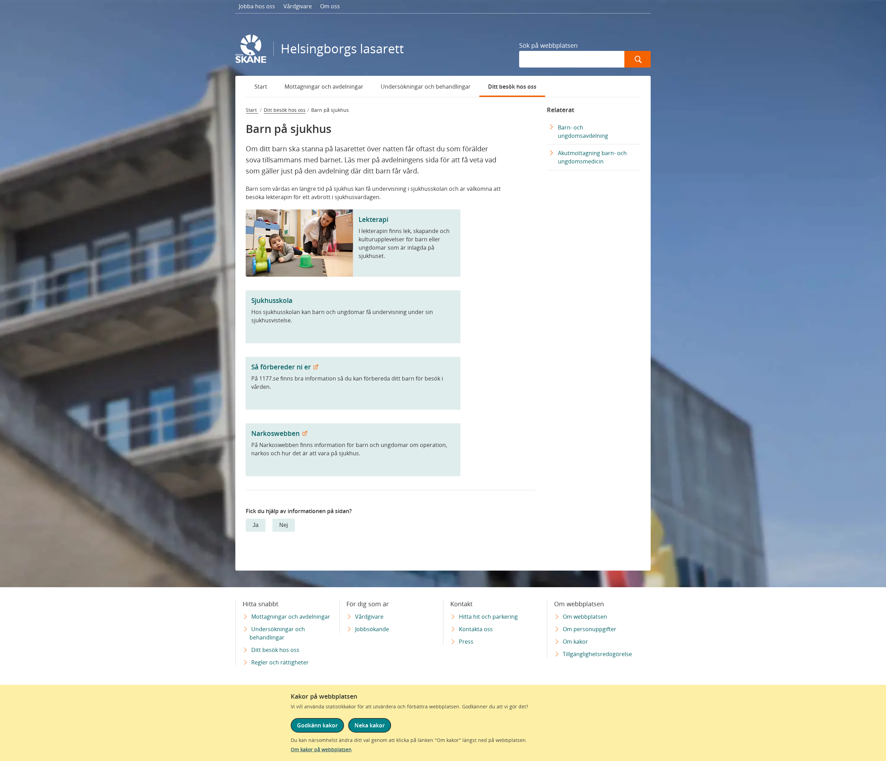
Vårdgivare (297, 6)
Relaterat (560, 110)
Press (466, 641)
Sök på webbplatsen (548, 45)
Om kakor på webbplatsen (321, 749)
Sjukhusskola (271, 300)
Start (260, 86)
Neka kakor (369, 725)
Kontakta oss (476, 629)
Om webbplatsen (585, 616)
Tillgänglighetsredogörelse (597, 654)
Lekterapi (373, 219)
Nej (283, 525)
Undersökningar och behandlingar (426, 86)
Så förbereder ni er (282, 366)
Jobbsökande (372, 629)
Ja (256, 525)
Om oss (330, 6)
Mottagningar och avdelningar (323, 86)
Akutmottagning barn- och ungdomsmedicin (592, 157)
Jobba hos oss (257, 6)
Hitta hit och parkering (488, 616)
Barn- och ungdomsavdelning (583, 132)
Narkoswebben (276, 433)
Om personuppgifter (589, 629)
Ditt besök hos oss (512, 86)
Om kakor (575, 641)
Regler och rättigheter (280, 662)
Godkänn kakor (317, 725)
